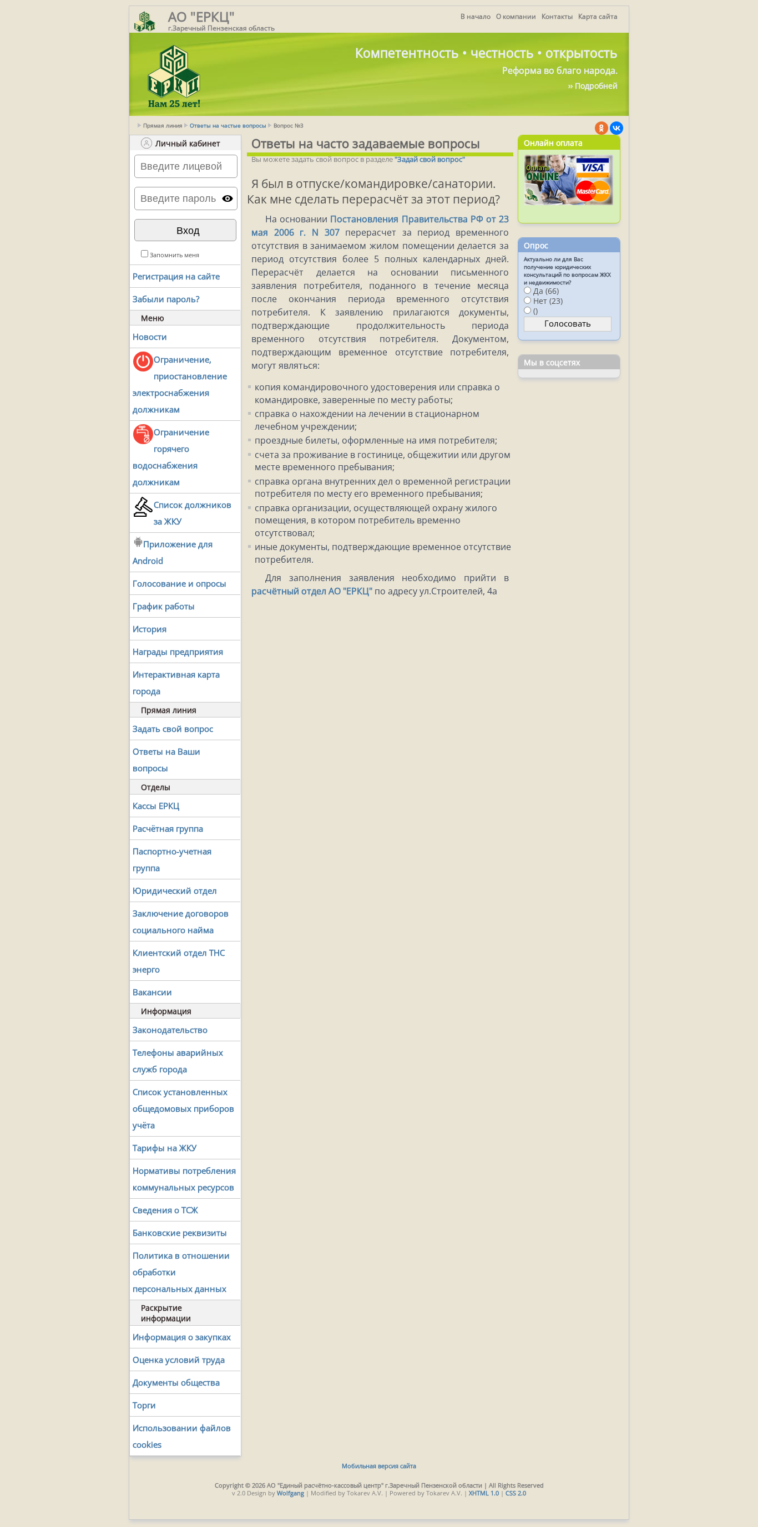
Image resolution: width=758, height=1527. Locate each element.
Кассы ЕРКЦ (156, 805)
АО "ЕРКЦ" (201, 16)
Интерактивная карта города (176, 682)
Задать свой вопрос (173, 728)
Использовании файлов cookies (182, 1436)
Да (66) (546, 291)
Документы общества (176, 1382)
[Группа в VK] (616, 128)
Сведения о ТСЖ (165, 1209)
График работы (164, 606)
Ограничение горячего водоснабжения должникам (171, 456)
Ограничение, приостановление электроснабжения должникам (180, 384)
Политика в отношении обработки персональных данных (181, 1272)
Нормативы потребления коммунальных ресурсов (184, 1179)
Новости (150, 336)
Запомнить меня (174, 255)
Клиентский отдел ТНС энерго (179, 961)
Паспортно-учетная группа (172, 859)
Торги (144, 1405)
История (149, 628)
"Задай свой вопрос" (430, 159)
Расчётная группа (168, 828)
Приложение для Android (173, 552)
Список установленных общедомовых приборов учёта (183, 1108)
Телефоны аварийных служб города (178, 1061)
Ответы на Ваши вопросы (166, 759)
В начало (476, 16)
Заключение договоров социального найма (181, 921)
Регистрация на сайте (176, 276)
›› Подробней (593, 85)
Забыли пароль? (166, 298)
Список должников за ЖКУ (192, 513)
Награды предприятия (178, 651)
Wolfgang (290, 1493)
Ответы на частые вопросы (228, 125)
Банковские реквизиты (180, 1232)
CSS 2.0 (516, 1493)
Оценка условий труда (179, 1359)
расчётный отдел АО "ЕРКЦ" (311, 591)
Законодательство (170, 1029)
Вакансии (152, 991)
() (535, 311)
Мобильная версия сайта (379, 1466)
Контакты (557, 16)
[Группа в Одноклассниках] (601, 128)
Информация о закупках (182, 1336)
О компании (516, 16)
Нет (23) (548, 301)
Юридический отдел (175, 890)
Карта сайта (598, 16)
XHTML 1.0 (484, 1493)
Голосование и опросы (179, 583)
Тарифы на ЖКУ (164, 1147)
